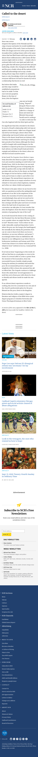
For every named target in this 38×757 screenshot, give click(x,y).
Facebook (17, 739)
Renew (28, 5)
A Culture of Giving (8, 649)
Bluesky (11, 739)
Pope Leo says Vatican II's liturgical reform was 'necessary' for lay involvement (17, 365)
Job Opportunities (7, 694)
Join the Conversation (8, 31)
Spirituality (6, 16)
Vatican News (8, 356)
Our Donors (5, 658)
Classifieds (5, 630)
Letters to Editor (7, 697)
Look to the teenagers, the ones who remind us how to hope (18, 440)
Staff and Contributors (9, 720)
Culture (4, 603)
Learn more (25, 32)
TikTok (26, 739)
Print (35, 39)
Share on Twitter (28, 39)
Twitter (14, 739)
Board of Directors (7, 723)
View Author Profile (12, 27)
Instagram (23, 739)
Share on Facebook (24, 39)
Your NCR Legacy (7, 655)
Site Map (30, 744)
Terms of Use (16, 744)
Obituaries (5, 633)
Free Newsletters (7, 675)
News (3, 397)
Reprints (4, 704)
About (4, 711)
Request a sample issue (9, 681)
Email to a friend (31, 39)
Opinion (4, 606)
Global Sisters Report (8, 622)
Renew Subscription (8, 669)
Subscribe (33, 5)
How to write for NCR (8, 691)
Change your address (8, 700)
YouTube (20, 739)
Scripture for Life (7, 612)
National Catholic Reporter (4, 733)
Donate (24, 5)
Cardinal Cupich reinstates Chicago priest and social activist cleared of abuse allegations (17, 403)
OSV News (12, 409)
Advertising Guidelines (7, 744)
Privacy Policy (6, 717)
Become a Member (8, 646)
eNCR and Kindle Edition (9, 678)
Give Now (5, 643)
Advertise (5, 636)
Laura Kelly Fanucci (8, 444)
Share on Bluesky (21, 39)
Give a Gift (5, 672)
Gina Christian (6, 409)
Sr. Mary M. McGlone (8, 480)
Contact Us (5, 688)
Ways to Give (6, 652)
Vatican (4, 360)
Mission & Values (7, 714)
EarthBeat (5, 619)
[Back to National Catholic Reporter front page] (9, 6)
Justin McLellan (6, 371)
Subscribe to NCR (7, 666)
